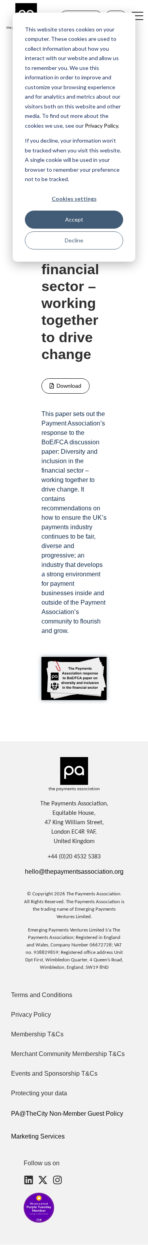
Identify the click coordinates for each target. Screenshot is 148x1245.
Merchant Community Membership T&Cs (68, 1054)
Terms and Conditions (41, 995)
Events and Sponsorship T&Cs (54, 1073)
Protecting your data (39, 1093)
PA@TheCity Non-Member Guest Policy (67, 1113)
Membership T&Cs (37, 1034)
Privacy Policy (101, 125)
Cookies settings (74, 198)
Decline (74, 240)
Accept (74, 219)
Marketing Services (38, 1136)
